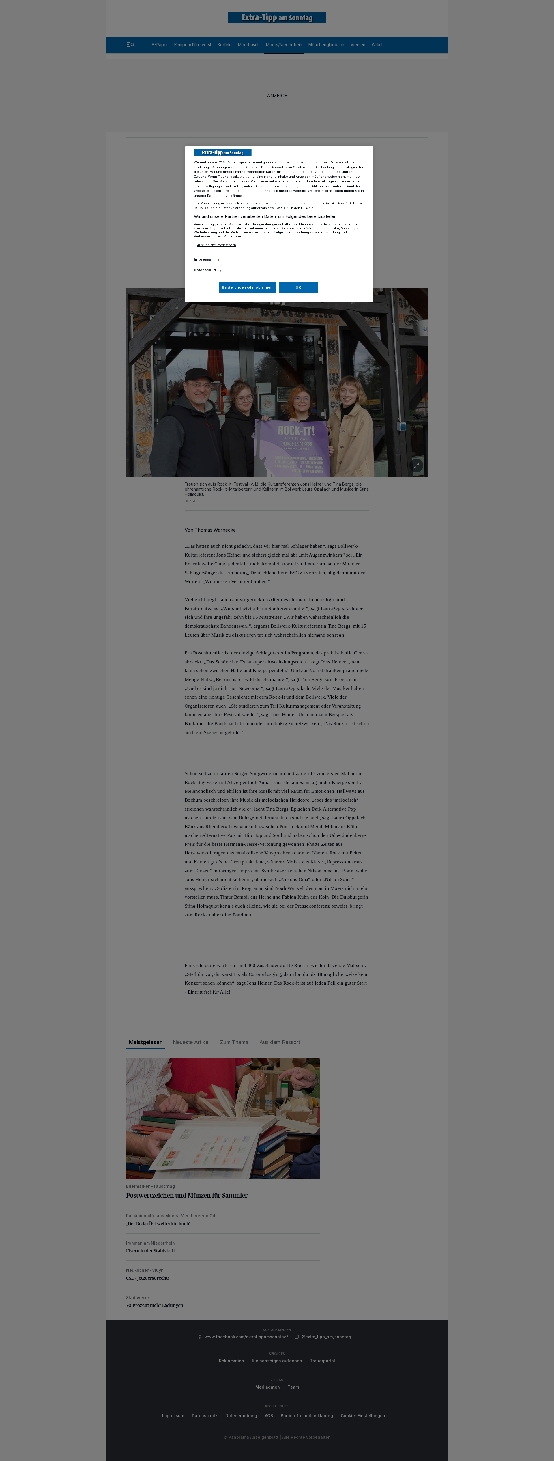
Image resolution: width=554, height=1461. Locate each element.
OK (298, 287)
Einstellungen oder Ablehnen (247, 287)
